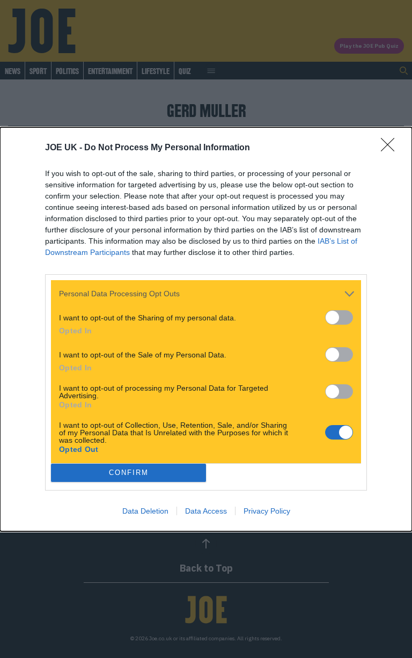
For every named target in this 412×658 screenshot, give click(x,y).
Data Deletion (145, 511)
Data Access (206, 511)
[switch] (339, 317)
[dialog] (206, 329)
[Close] (391, 148)
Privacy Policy (267, 511)
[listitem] (206, 293)
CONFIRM (129, 473)
